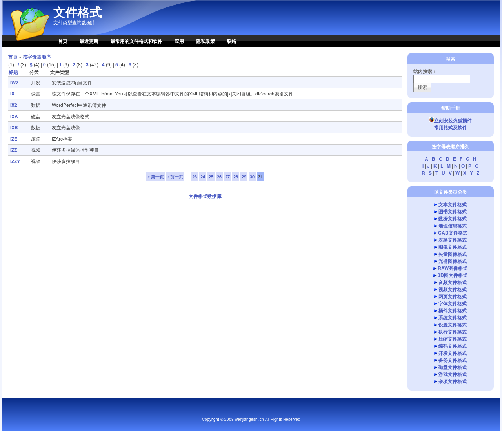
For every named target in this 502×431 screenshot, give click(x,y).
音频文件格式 (452, 282)
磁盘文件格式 (452, 366)
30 (252, 177)
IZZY (15, 161)
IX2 (13, 104)
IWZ (14, 82)
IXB (14, 127)
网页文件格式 (452, 296)
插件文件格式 (452, 310)
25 (211, 177)
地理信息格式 (452, 225)
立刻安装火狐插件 (453, 120)
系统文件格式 (452, 317)
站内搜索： (425, 71)
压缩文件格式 (452, 338)
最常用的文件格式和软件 (136, 40)
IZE (13, 138)
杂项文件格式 (452, 381)
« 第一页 (155, 177)
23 (194, 177)
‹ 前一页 (175, 177)
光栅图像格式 (452, 260)
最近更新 (89, 40)
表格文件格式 (452, 239)
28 (235, 177)
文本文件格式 (452, 204)
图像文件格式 (452, 246)
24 (202, 177)
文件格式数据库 (205, 196)
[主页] (25, 45)
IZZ (13, 149)
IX (12, 93)
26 (219, 177)
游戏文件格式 (452, 374)
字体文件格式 (452, 303)
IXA (14, 116)
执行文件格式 (452, 331)
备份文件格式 (452, 359)
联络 (231, 40)
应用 (179, 40)
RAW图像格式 (452, 267)
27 (227, 177)
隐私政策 (205, 40)
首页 (62, 40)
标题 (13, 71)
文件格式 (77, 12)
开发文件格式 (452, 352)
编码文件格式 (452, 345)
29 (244, 177)
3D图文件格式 (452, 275)
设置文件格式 (452, 324)
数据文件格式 (452, 218)
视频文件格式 (452, 289)
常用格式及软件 (450, 127)
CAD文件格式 (452, 232)
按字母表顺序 (37, 56)
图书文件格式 (452, 211)
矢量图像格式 (452, 253)
